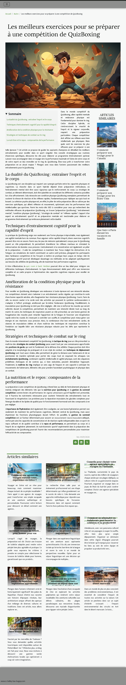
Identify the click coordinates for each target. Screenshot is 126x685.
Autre (16, 14)
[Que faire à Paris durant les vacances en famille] (107, 215)
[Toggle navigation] (7, 4)
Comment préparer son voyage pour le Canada (105, 154)
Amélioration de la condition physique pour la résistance (30, 130)
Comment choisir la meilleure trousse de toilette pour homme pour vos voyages (24, 532)
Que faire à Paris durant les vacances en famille (106, 234)
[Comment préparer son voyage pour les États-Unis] (107, 175)
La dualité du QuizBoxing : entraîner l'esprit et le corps (29, 119)
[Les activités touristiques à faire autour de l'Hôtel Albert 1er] (25, 626)
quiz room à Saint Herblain (38, 266)
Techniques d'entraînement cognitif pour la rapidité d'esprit (31, 124)
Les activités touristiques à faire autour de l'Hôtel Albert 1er (24, 631)
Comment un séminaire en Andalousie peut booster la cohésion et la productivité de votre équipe (101, 521)
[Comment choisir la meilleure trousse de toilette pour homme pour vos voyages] (25, 526)
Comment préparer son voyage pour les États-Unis (106, 194)
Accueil (8, 14)
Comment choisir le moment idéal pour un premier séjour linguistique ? (63, 530)
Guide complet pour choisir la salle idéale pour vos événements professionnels (63, 477)
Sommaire (14, 114)
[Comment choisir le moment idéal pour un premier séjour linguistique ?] (63, 526)
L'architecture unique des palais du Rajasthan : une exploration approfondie (24, 581)
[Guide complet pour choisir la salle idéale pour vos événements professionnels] (63, 472)
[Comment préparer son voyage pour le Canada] (107, 135)
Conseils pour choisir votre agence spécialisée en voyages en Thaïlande (101, 464)
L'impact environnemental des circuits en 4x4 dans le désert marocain (101, 581)
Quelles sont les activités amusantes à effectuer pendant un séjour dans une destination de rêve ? (63, 582)
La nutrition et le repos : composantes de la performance (30, 140)
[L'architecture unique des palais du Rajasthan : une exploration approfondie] (25, 576)
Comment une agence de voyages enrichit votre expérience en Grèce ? (24, 477)
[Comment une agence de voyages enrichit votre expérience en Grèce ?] (25, 472)
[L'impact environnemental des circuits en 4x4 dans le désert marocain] (101, 576)
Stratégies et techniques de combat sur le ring (26, 135)
